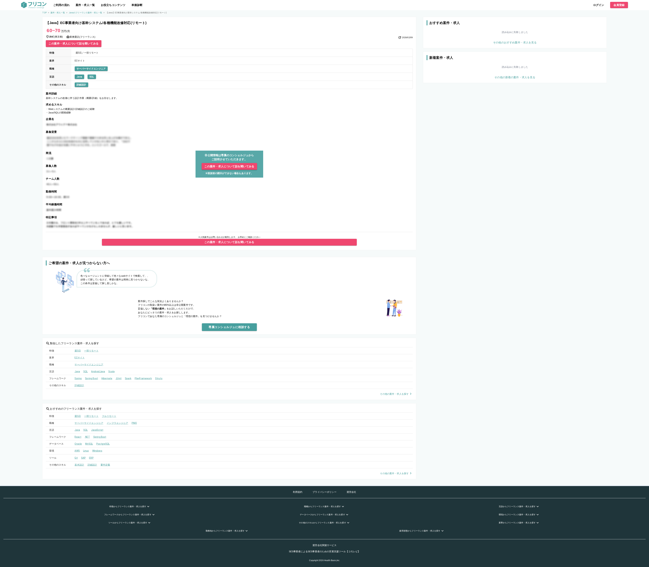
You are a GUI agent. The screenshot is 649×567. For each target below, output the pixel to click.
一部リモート (91, 350)
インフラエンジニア (117, 423)
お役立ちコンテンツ (113, 5)
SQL (91, 76)
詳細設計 (81, 84)
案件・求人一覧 (85, 5)
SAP (83, 457)
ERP (91, 457)
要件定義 (105, 464)
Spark (128, 378)
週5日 (78, 350)
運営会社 (351, 492)
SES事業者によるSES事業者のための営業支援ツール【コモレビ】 (324, 551)
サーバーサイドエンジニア (91, 68)
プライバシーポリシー (324, 492)
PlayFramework (143, 378)
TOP (44, 12)
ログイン (598, 5)
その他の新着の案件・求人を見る (514, 77)
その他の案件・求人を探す (394, 394)
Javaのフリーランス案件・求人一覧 (85, 12)
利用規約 (298, 492)
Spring (78, 378)
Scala (111, 371)
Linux (86, 450)
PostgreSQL (103, 443)
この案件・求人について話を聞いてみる (74, 43)
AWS (77, 450)
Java (79, 76)
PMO (134, 423)
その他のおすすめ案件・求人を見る (515, 42)
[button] (129, 506)
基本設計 (79, 464)
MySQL (89, 443)
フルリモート (109, 416)
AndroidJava (98, 371)
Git (76, 457)
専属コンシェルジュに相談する (229, 327)
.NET (87, 437)
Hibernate (106, 378)
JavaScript (97, 430)
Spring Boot (91, 378)
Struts (158, 378)
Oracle (78, 443)
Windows (97, 450)
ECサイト (80, 357)
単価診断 (136, 5)
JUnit (119, 378)
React (78, 437)
